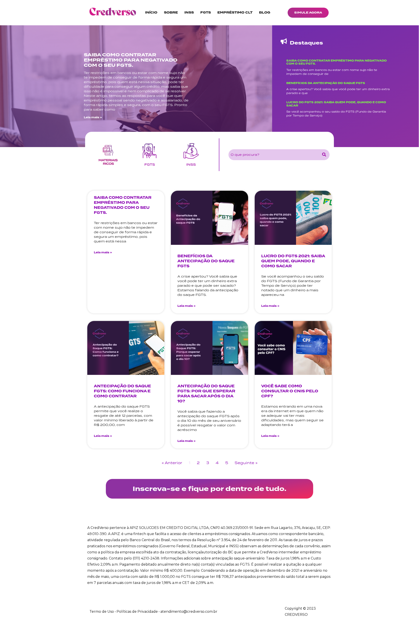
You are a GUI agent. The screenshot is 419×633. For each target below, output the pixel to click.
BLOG (264, 12)
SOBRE (171, 12)
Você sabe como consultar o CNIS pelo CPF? (289, 391)
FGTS (205, 12)
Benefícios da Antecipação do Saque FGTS (325, 83)
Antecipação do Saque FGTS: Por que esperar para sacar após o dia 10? (206, 393)
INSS (189, 12)
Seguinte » (246, 462)
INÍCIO (151, 12)
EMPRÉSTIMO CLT (234, 12)
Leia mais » (93, 117)
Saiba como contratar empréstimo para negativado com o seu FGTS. (130, 60)
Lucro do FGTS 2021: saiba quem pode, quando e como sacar (336, 104)
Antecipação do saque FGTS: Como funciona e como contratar (122, 391)
